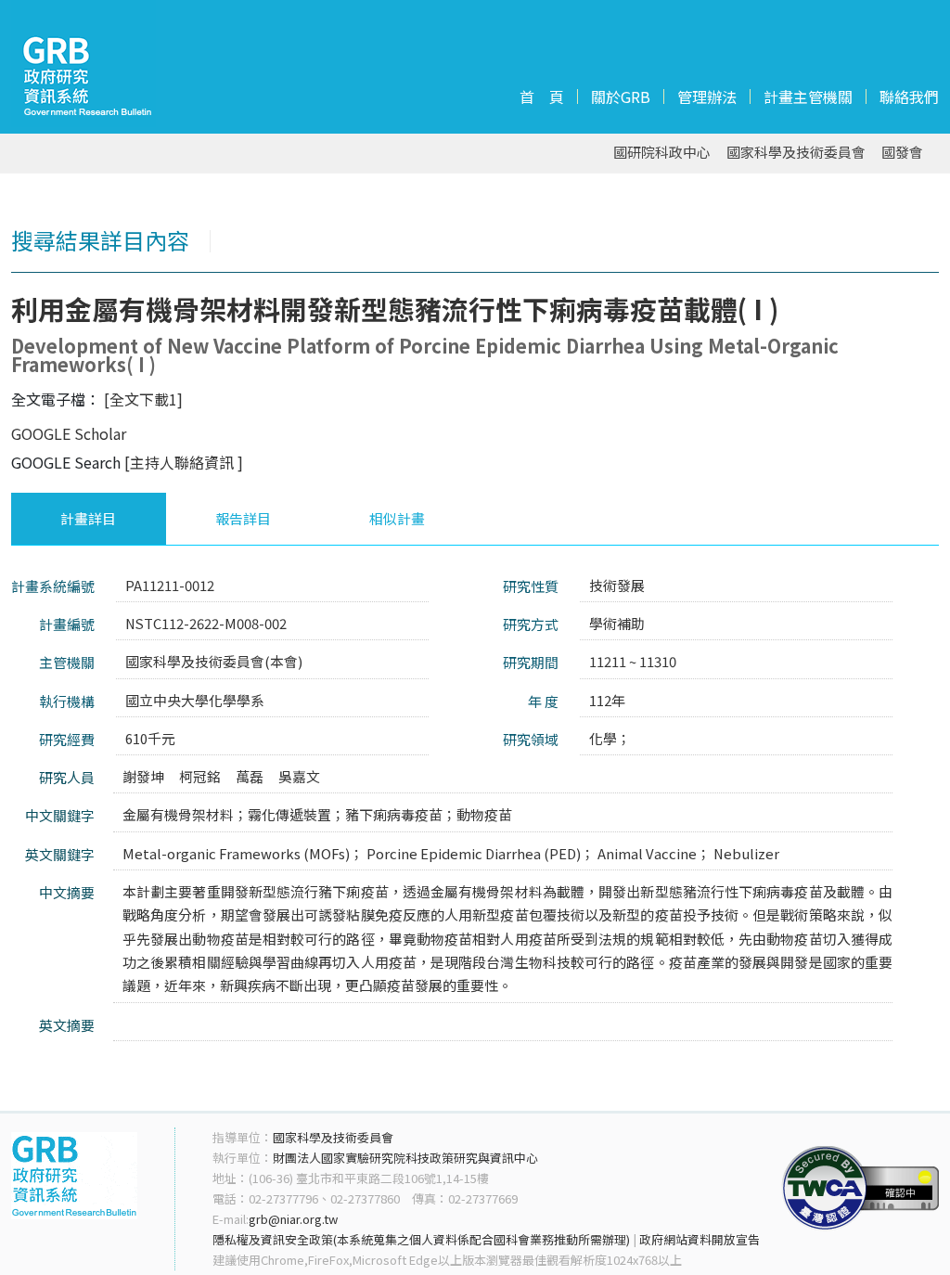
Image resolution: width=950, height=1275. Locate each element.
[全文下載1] (143, 399)
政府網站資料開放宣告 (699, 1239)
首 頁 (542, 96)
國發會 (902, 153)
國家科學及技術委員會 (796, 153)
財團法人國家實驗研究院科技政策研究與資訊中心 (405, 1157)
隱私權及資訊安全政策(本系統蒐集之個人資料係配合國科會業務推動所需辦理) (421, 1239)
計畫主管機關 (808, 96)
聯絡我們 (909, 96)
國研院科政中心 (662, 153)
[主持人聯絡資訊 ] (183, 462)
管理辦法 (707, 96)
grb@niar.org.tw (293, 1219)
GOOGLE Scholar (68, 433)
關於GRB (620, 96)
